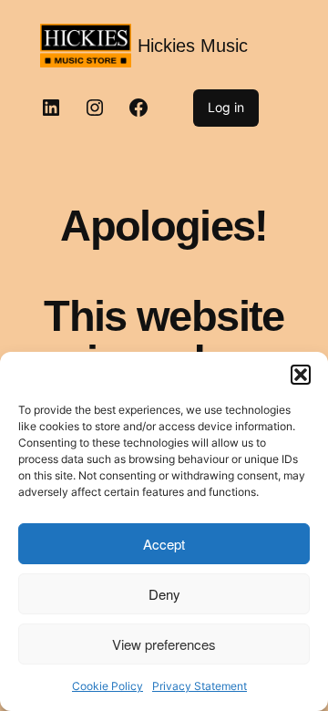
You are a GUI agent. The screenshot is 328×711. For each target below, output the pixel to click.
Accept (164, 543)
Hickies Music (193, 46)
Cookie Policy (107, 686)
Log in (226, 107)
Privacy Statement (199, 686)
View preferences (164, 644)
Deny (164, 593)
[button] (301, 375)
